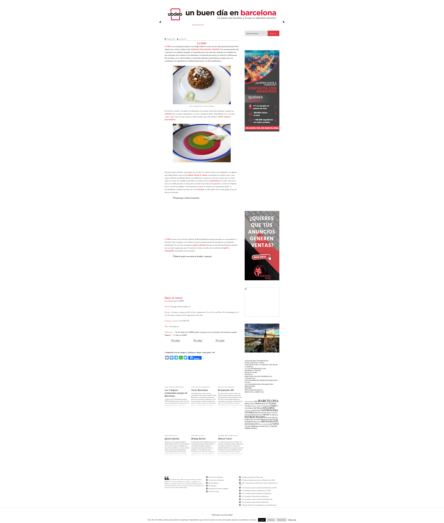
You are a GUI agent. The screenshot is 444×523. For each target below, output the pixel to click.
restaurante (269, 421)
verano (253, 428)
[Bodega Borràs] (204, 422)
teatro (248, 426)
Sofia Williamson (205, 387)
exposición (248, 410)
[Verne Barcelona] (204, 374)
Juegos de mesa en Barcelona (256, 361)
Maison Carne (225, 438)
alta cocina (249, 401)
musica (267, 414)
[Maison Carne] (231, 422)
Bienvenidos (170, 3)
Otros (273, 25)
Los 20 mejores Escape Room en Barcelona (255, 496)
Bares (187, 25)
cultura (249, 408)
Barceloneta (250, 404)
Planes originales (261, 420)
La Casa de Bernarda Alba (255, 368)
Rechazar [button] (271, 520)
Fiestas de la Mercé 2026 (254, 392)
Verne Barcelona (199, 390)
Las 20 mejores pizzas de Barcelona (259, 384)
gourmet (249, 412)
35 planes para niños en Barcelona (252, 477)
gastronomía (269, 410)
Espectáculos (262, 25)
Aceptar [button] (261, 520)
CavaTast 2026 (250, 378)
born (258, 403)
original (274, 415)
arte (255, 401)
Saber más (292, 520)
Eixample (269, 408)
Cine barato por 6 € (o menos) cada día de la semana (261, 366)
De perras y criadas (253, 370)
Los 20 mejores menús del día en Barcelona (255, 502)
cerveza (254, 406)
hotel (269, 413)
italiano (274, 413)
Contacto (256, 3)
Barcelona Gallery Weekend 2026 (258, 376)
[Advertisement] (262, 169)
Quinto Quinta (172, 438)
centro (248, 406)
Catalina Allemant (179, 387)
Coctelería (265, 406)
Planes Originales (247, 25)
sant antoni (263, 424)
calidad (272, 403)
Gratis (234, 25)
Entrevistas (245, 3)
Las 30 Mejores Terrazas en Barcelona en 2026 (256, 490)
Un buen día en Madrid (215, 477)
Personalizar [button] (281, 520)
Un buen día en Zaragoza (216, 480)
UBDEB (247, 428)
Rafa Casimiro (234, 435)
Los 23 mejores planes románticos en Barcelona (256, 493)
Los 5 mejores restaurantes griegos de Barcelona (176, 392)
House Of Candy (251, 372)
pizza (267, 417)
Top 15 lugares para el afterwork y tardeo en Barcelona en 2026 (258, 484)
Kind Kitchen (250, 386)
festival (256, 410)
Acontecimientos (175, 25)
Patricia (184, 39)
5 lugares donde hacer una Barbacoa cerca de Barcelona (259, 505)
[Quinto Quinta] (177, 422)
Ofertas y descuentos (208, 3)
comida (273, 405)
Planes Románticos (221, 25)
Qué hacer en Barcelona (187, 3)
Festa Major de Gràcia (254, 390)
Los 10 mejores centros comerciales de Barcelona (257, 499)
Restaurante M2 (226, 390)
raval (259, 422)
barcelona (268, 400)
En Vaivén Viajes (213, 491)
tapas (275, 423)
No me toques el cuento (254, 363)
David (202, 435)
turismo (273, 426)
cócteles (258, 408)
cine (258, 406)
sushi (270, 424)
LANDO (170, 33)
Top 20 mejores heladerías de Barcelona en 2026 (261, 381)
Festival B (249, 374)
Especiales (224, 3)
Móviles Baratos (213, 483)
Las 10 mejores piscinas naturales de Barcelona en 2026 (259, 488)
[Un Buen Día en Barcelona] (222, 21)
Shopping (234, 3)
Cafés (208, 25)
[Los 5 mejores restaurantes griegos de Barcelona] (177, 374)
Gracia (257, 412)
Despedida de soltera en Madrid (218, 489)
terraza (255, 426)
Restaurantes (198, 25)
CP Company (212, 486)
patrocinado (255, 417)
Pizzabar (248, 388)
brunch (264, 404)
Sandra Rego (231, 387)
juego (253, 415)
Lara (176, 435)
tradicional (264, 426)
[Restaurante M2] (231, 374)
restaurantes (252, 424)
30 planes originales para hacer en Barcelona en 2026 (258, 480)
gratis (263, 413)
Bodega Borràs (198, 438)
